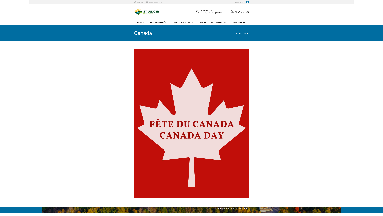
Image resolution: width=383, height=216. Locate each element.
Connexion (240, 2)
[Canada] (191, 123)
